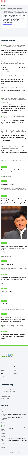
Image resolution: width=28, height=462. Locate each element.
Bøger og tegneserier (5, 71)
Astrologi (3, 376)
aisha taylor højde (5, 393)
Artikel (2, 370)
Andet (15, 373)
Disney (3, 166)
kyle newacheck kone (5, 398)
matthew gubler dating (6, 389)
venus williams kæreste (6, 396)
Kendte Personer (4, 196)
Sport (15, 370)
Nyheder (2, 83)
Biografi (4, 261)
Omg (2, 373)
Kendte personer (7, 24)
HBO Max (4, 274)
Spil (1, 94)
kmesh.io (20, 452)
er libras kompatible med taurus (8, 391)
